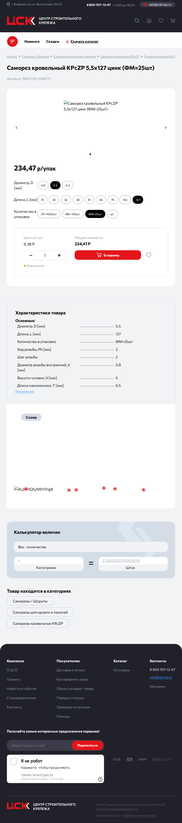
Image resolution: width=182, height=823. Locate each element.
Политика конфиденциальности (117, 808)
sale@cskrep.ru (160, 4)
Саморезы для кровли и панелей (74, 56)
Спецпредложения (21, 698)
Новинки (32, 41)
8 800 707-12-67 (99, 5)
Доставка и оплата (71, 670)
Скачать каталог (85, 41)
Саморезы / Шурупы (35, 56)
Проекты (13, 679)
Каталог (12, 56)
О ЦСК (12, 670)
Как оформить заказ (72, 679)
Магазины (157, 686)
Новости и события (21, 688)
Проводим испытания (73, 707)
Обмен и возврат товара (75, 688)
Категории (122, 670)
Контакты (14, 707)
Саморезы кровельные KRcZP (120, 56)
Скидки (52, 41)
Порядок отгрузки (70, 698)
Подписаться (87, 745)
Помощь (63, 716)
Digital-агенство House (139, 815)
